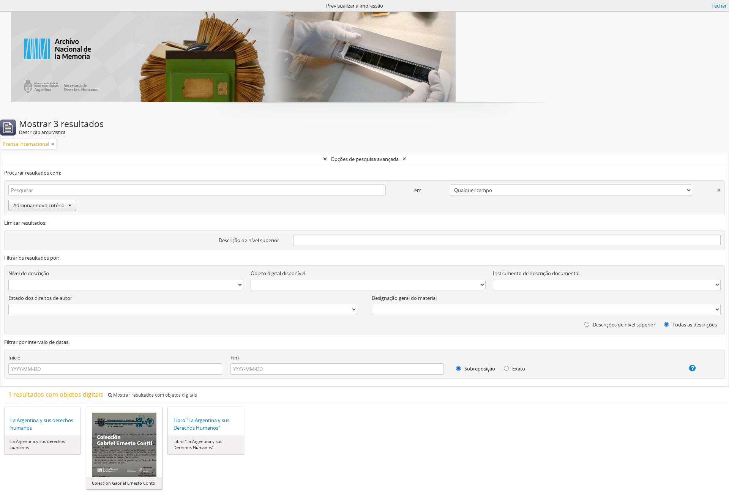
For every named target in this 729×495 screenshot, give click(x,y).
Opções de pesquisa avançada (365, 159)
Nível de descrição (28, 273)
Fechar (719, 5)
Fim (234, 357)
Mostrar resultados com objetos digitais (154, 395)
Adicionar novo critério (39, 205)
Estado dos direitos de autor (40, 298)
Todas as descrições (694, 324)
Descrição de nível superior (249, 240)
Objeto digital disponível (278, 273)
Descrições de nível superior (623, 324)
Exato (518, 368)
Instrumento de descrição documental (536, 273)
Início (14, 357)
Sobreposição (479, 368)
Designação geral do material (404, 298)
